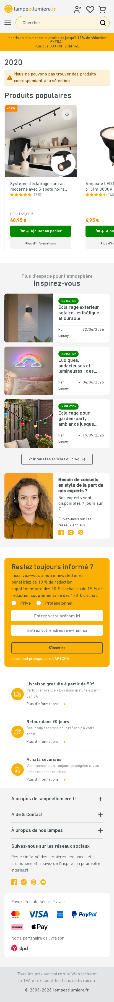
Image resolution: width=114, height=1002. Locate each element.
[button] (57, 42)
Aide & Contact (27, 814)
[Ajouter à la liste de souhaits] (66, 114)
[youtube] (43, 882)
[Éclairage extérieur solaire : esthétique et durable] (28, 318)
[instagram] (71, 532)
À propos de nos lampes (37, 830)
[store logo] (30, 9)
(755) (37, 195)
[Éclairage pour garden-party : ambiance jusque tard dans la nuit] (28, 423)
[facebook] (61, 532)
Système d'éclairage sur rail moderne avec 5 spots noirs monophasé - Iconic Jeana (37, 187)
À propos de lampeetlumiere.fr (43, 799)
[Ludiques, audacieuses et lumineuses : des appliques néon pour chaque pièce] (28, 371)
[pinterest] (80, 532)
